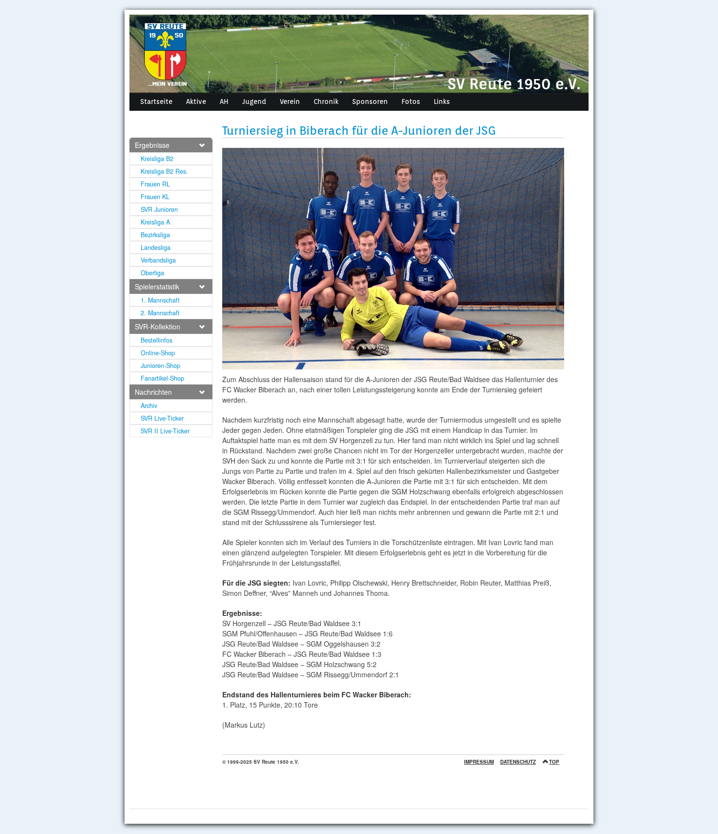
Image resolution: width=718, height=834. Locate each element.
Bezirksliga (155, 234)
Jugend (254, 101)
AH (224, 101)
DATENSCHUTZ (518, 761)
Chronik (326, 101)
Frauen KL (155, 196)
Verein (290, 101)
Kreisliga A (155, 222)
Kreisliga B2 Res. (164, 171)
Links (442, 101)
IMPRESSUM (479, 761)
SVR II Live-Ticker (165, 431)
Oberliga (152, 272)
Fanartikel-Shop (162, 378)
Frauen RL (155, 184)
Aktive (196, 101)
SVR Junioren (159, 209)
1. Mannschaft (160, 300)
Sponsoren (370, 101)
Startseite (156, 101)
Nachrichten (153, 392)
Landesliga (155, 247)
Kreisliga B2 (157, 158)
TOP (554, 761)
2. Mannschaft (160, 312)
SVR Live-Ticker (162, 418)
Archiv (149, 405)
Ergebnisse (152, 145)
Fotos (410, 101)
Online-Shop (158, 352)
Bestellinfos (156, 340)
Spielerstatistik (157, 286)
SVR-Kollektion (157, 326)
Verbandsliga (158, 260)
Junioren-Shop (160, 365)
